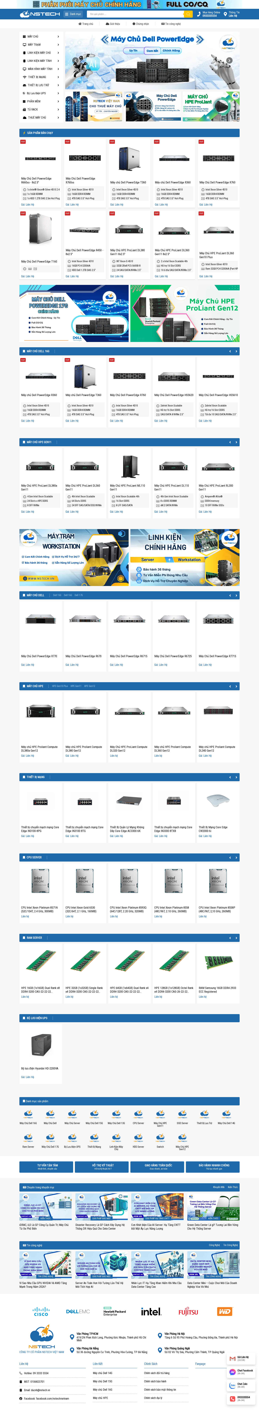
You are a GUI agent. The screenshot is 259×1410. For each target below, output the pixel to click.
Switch (160, 1146)
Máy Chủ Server (72, 1123)
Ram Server (34, 937)
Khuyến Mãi (218, 1187)
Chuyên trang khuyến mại (40, 1187)
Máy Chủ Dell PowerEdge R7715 (217, 656)
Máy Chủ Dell (35, 595)
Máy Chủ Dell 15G (94, 1123)
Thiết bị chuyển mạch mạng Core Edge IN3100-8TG (84, 829)
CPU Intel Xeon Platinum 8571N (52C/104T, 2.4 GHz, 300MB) (39, 909)
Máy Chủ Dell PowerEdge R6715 (128, 656)
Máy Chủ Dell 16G (38, 351)
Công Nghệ (214, 1245)
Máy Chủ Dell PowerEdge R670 (83, 656)
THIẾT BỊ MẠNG (37, 77)
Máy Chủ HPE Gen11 (39, 442)
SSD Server (182, 1123)
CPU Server (34, 857)
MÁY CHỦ (32, 36)
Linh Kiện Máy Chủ (116, 1148)
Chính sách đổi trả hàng (156, 1373)
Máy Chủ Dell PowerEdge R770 (39, 656)
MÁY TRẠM (34, 44)
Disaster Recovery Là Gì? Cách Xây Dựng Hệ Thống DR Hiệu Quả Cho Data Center (100, 1226)
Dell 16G (68, 595)
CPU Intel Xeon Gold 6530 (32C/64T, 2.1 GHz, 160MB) (81, 909)
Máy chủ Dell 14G (102, 1373)
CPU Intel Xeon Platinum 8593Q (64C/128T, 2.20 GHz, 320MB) (128, 909)
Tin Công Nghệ (230, 1245)
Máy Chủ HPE (35, 686)
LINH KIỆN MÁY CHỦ (39, 52)
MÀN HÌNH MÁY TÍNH (40, 69)
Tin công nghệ (173, 23)
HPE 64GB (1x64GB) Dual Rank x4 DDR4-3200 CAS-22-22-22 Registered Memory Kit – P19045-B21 (129, 993)
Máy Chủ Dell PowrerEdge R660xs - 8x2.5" (36, 180)
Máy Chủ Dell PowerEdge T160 (39, 261)
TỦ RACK (32, 109)
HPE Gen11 (76, 686)
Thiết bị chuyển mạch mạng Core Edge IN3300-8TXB (173, 829)
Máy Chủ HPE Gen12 (182, 1148)
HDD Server (138, 1146)
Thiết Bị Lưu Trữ (204, 1123)
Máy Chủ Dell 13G (116, 1123)
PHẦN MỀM (33, 101)
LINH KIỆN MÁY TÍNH (39, 61)
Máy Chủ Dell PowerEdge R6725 (173, 656)
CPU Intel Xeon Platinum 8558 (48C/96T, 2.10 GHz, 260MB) (171, 909)
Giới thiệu (114, 23)
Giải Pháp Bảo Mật (101, 1218)
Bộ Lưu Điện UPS (36, 93)
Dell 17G (79, 595)
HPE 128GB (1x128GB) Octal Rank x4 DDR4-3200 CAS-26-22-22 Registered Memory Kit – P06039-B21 (173, 993)
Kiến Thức (233, 1187)
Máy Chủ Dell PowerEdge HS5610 (218, 395)
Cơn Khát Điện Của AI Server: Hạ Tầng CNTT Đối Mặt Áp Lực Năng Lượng (156, 1226)
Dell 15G (57, 595)
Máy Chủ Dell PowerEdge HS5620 (173, 395)
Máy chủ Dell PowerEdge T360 (128, 182)
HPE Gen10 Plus (60, 686)
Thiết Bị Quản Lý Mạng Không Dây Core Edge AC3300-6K (127, 829)
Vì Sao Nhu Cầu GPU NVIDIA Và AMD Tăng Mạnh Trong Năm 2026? (43, 1284)
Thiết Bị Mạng (36, 777)
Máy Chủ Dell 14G (226, 1123)
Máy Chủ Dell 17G (50, 1146)
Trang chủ (87, 23)
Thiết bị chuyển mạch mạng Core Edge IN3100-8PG (40, 829)
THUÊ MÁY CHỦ (37, 117)
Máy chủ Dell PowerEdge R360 (173, 182)
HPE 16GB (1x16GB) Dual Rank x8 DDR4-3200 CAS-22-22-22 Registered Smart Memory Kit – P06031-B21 (40, 993)
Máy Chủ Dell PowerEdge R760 (217, 182)
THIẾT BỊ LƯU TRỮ (38, 85)
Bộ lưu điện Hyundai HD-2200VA (39, 1068)
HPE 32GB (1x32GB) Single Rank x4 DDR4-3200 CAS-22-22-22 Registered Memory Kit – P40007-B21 (84, 993)
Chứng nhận (142, 23)
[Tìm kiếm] (188, 14)
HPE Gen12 (89, 686)
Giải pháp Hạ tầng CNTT (157, 1218)
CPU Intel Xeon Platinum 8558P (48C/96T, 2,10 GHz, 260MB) (217, 909)
